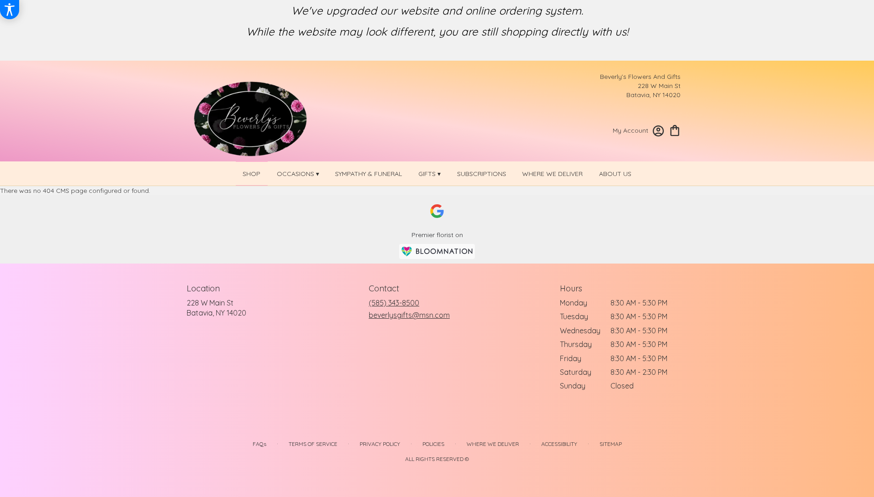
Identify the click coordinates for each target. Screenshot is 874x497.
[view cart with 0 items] (675, 129)
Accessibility (559, 443)
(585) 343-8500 (394, 302)
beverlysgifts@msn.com (409, 315)
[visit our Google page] (437, 211)
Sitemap (611, 443)
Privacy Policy (380, 443)
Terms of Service (313, 443)
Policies (433, 443)
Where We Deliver (493, 443)
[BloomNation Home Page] (437, 251)
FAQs (259, 443)
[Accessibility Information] (9, 9)
